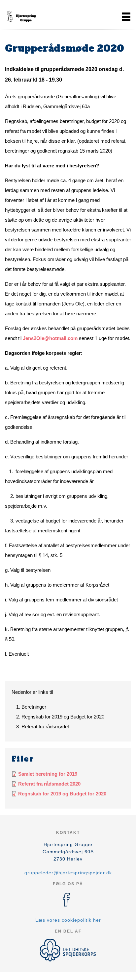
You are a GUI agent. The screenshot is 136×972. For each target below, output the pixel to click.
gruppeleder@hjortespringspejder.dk (68, 872)
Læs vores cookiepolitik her (68, 920)
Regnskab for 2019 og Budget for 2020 (62, 793)
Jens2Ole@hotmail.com (50, 338)
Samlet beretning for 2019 (47, 774)
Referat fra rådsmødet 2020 (49, 784)
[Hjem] (21, 17)
